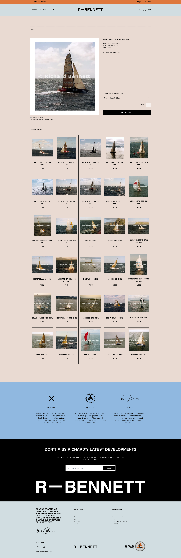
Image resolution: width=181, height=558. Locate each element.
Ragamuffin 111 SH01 (66, 354)
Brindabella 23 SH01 (42, 279)
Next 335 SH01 (42, 354)
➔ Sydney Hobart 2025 (38, 2)
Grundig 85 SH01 (115, 279)
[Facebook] (38, 547)
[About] (135, 546)
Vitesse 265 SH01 (138, 354)
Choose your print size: (113, 94)
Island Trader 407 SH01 (42, 318)
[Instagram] (44, 547)
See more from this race (111, 52)
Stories (77, 521)
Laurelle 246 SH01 (91, 318)
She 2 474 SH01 (90, 354)
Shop (75, 519)
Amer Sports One (114, 43)
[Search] (139, 10)
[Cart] (149, 10)
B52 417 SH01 (90, 240)
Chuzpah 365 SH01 (90, 279)
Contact (148, 2)
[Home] (90, 9)
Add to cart (126, 112)
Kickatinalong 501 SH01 (66, 318)
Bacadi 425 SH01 (115, 240)
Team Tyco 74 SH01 (115, 354)
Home (75, 517)
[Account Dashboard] (144, 10)
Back (32, 29)
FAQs (139, 2)
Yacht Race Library (120, 521)
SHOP (34, 9)
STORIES (44, 9)
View (42, 168)
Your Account (117, 517)
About (54, 9)
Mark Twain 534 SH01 (139, 318)
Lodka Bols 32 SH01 (114, 318)
